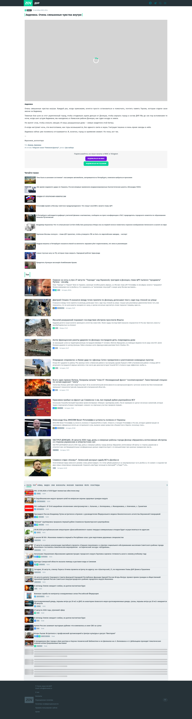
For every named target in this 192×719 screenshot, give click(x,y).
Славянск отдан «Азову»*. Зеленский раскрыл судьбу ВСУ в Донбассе (86, 460)
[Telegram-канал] (155, 3)
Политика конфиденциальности (46, 704)
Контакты (38, 696)
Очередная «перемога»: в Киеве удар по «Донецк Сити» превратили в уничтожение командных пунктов (103, 360)
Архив (37, 712)
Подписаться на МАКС (96, 159)
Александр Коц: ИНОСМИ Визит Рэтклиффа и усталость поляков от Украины (89, 420)
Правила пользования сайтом (46, 708)
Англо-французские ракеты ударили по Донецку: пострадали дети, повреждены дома (94, 340)
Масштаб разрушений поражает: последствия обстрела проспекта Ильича (88, 320)
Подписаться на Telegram (96, 164)
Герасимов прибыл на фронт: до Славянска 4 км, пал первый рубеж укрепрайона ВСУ (94, 400)
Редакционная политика (44, 700)
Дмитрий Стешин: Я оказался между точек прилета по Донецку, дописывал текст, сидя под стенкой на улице (105, 300)
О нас (37, 692)
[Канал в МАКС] (150, 3)
